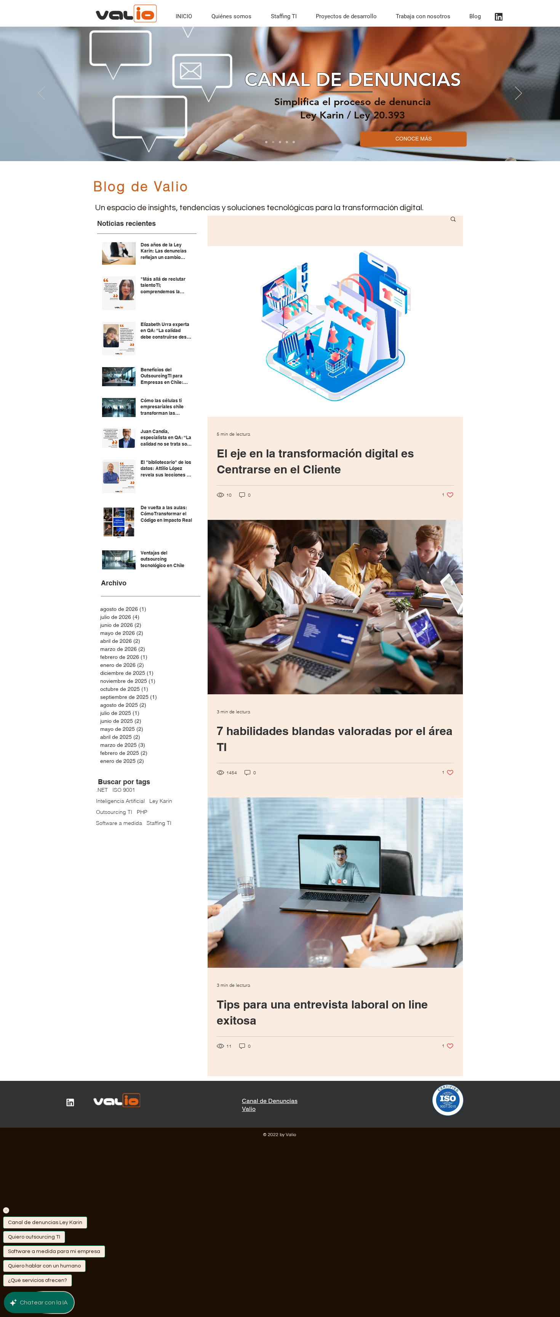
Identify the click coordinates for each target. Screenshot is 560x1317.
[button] (453, 220)
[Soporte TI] (287, 142)
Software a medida (119, 823)
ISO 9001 (123, 790)
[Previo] (41, 93)
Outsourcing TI (114, 812)
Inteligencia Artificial (120, 801)
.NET (102, 790)
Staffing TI (159, 823)
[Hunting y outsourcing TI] (280, 142)
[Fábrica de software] (294, 142)
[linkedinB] (70, 1102)
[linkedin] (498, 17)
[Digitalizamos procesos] (266, 142)
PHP (142, 812)
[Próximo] (518, 93)
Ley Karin (160, 801)
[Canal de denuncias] (273, 142)
